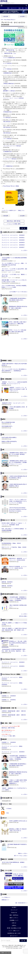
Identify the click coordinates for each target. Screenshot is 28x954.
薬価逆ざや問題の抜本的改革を (9, 441)
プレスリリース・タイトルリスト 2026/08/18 (13, 244)
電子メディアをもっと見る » (20, 855)
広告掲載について (14, 920)
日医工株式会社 (7, 121)
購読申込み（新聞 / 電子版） (8, 727)
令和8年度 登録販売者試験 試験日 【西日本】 (14, 715)
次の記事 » (23, 16)
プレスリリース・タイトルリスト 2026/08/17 (13, 247)
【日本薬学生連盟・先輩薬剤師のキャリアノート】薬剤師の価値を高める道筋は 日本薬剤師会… (18, 599)
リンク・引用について (14, 930)
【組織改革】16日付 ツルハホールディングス (13, 403)
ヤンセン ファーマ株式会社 (9, 158)
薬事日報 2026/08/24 (7, 582)
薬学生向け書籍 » (23, 616)
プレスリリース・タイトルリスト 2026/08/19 (13, 242)
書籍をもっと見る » (22, 853)
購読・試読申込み (14, 915)
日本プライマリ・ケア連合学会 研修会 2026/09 (14, 547)
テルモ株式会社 (7, 117)
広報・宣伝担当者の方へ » (21, 902)
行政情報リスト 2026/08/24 (9, 695)
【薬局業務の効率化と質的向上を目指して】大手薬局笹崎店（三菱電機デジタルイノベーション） (18, 462)
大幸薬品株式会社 (7, 111)
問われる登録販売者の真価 (8, 422)
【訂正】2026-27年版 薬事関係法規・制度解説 (13, 862)
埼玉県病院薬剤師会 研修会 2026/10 (11, 543)
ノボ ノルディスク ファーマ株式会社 (12, 145)
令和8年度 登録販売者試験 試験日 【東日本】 (14, 711)
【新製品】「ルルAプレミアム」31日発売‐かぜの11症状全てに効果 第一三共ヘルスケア (18, 389)
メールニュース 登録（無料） (9, 735)
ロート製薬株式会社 (8, 166)
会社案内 (14, 907)
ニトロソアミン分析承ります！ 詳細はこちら (13, 210)
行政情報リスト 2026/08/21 (9, 699)
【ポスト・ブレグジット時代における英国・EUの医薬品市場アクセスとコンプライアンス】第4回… (18, 501)
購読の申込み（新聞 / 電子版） (14, 221)
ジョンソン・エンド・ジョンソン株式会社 (13, 98)
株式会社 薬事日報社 (13, 946)
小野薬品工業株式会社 (8, 83)
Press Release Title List (9, 19)
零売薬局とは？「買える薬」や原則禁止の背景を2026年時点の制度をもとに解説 (18, 643)
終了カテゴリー (14, 935)
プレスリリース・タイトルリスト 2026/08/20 (13, 240)
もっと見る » (24, 250)
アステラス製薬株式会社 (9, 57)
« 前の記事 (5, 16)
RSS (7, 813)
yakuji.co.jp (4, 945)
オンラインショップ (6, 731)
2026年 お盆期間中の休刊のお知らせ (18, 820)
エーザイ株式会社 (7, 63)
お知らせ (14, 922)
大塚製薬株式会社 (7, 73)
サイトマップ (14, 909)
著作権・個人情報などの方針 (14, 928)
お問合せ (14, 925)
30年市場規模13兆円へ (7, 426)
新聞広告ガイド (5, 899)
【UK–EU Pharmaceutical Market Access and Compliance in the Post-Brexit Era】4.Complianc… (18, 509)
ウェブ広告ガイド (6, 897)
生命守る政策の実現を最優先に (9, 437)
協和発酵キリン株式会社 (9, 90)
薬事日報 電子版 (10, 50)
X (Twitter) (8, 808)
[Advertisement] (14, 349)
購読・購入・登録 (23, 8)
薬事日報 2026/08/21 (7, 585)
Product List (14, 912)
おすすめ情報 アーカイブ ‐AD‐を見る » (18, 291)
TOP (2, 19)
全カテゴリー (14, 8)
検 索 (23, 228)
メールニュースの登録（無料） (14, 223)
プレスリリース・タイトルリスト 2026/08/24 (13, 235)
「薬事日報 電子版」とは (9, 53)
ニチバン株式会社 (7, 138)
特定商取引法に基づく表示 (14, 933)
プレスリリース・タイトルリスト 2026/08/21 (13, 237)
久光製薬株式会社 (7, 151)
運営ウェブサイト (14, 917)
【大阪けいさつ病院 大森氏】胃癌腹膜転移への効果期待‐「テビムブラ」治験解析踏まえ (18, 782)
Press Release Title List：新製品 (11, 186)
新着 (8, 8)
